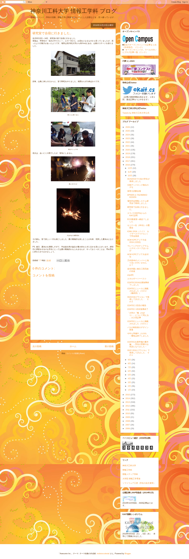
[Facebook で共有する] (65, 260)
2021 (127, 146)
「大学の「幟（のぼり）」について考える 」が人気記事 (138, 315)
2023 (127, 138)
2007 (127, 425)
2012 (127, 406)
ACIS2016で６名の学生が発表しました (138, 180)
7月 (129, 367)
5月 (129, 375)
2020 (127, 150)
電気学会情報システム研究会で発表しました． (138, 202)
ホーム (73, 346)
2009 (127, 417)
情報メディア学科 (130, 474)
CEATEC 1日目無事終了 (137, 309)
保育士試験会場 (134, 191)
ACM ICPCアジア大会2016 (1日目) (136, 241)
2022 (127, 142)
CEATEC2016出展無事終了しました (138, 283)
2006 (127, 428)
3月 (129, 382)
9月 (129, 360)
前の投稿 (109, 346)
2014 (127, 398)
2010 (127, 413)
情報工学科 (127, 470)
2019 (127, 153)
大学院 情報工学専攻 (131, 479)
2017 (127, 161)
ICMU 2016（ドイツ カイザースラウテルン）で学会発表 (138, 233)
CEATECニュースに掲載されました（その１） (138, 322)
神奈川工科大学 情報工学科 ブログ (73, 11)
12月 (130, 168)
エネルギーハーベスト (137, 278)
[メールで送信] (58, 260)
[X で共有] (63, 260)
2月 (129, 386)
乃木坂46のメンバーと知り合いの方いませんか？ (138, 262)
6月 (129, 371)
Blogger (128, 554)
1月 (129, 390)
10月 (130, 175)
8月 (129, 363)
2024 (127, 135)
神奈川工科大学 (129, 465)
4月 (129, 378)
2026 (127, 127)
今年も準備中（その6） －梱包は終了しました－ (138, 335)
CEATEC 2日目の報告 (136, 305)
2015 (127, 395)
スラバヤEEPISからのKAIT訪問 (136, 214)
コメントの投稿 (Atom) (75, 353)
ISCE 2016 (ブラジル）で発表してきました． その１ (138, 352)
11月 (130, 172)
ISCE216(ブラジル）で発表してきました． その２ (138, 299)
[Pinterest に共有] (68, 260)
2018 (127, 157)
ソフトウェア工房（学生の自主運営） (138, 483)
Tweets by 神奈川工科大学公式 (135, 113)
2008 (127, 421)
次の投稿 (37, 346)
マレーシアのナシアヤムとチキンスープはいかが (138, 248)
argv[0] (130, 275)
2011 (127, 410)
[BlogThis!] (60, 260)
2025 (127, 131)
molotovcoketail (103, 554)
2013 (127, 402)
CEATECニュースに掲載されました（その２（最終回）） (137, 290)
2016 (127, 165)
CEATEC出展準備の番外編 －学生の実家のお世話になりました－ (138, 344)
